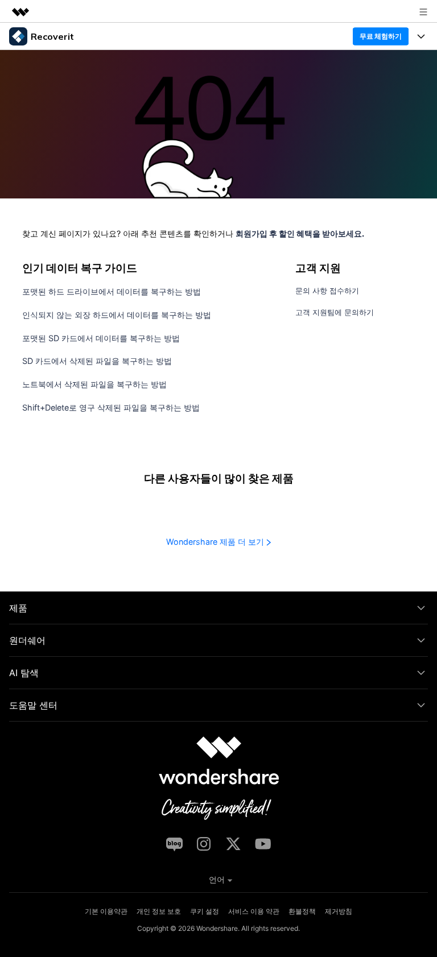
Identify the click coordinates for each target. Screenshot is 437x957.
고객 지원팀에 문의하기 (334, 312)
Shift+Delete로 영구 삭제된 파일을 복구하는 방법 (111, 407)
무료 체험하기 (380, 36)
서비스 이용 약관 (253, 911)
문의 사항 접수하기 (327, 291)
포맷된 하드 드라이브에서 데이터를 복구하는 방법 (111, 291)
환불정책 (302, 911)
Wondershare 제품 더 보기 (216, 541)
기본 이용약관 (106, 911)
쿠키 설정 (204, 911)
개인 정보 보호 (159, 911)
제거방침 (338, 911)
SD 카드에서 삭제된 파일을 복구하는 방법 (97, 361)
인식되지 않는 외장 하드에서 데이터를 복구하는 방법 (116, 315)
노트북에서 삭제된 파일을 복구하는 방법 (94, 384)
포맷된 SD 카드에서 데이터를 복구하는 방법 (101, 338)
